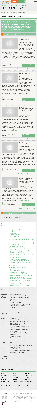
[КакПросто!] (5, 2)
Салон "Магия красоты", (16, 283)
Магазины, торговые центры (4, 295)
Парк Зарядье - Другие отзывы (26, 174)
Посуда (27, 383)
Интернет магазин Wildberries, (18, 296)
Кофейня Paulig (14, 312)
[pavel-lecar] (4, 99)
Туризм (15, 379)
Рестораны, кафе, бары (4, 312)
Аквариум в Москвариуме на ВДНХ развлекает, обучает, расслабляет (26, 110)
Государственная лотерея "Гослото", (19, 280)
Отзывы (3, 12)
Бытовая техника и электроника (18, 382)
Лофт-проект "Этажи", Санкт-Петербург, (21, 274)
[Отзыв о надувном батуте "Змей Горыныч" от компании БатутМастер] (10, 182)
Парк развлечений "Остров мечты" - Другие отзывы (21, 69)
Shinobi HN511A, (14, 320)
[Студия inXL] (4, 404)
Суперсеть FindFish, (15, 336)
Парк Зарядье (23, 143)
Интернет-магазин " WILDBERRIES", (20, 304)
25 (22, 34)
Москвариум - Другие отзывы (27, 138)
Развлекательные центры (20, 12)
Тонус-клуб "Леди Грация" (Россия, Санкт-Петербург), (21, 248)
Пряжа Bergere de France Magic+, (19, 333)
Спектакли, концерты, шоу (4, 358)
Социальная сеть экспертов (14, 5)
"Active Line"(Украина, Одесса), (18, 267)
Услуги (26, 385)
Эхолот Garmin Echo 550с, (17, 323)
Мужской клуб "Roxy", (16, 347)
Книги (14, 375)
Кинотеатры (5, 290)
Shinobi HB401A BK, (15, 318)
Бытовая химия (29, 381)
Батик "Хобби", (13, 265)
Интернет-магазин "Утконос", (18, 306)
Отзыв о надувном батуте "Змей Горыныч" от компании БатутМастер (27, 180)
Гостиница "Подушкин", (15, 257)
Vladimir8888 (11, 204)
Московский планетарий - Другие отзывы (24, 103)
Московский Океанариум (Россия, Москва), (21, 243)
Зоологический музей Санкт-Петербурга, (22, 350)
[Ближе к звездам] (10, 78)
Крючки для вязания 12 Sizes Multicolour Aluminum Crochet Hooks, (21, 276)
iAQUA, (12, 342)
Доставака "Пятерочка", (17, 302)
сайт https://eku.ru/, (15, 349)
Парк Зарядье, (13, 233)
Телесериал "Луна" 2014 (17, 352)
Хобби (3, 318)
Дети (14, 373)
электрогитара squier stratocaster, (20, 321)
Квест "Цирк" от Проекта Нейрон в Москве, (22, 238)
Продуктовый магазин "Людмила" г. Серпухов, (20, 298)
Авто (2, 373)
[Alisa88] (4, 64)
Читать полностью (10, 60)
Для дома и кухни (6, 385)
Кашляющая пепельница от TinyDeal (20, 285)
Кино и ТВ (4, 375)
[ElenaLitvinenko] (4, 169)
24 (19, 34)
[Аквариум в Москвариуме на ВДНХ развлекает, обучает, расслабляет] (10, 112)
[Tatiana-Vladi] (4, 135)
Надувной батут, (14, 236)
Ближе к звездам (24, 73)
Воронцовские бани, (15, 256)
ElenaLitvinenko (12, 170)
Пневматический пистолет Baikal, (19, 260)
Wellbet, (12, 328)
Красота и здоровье (3, 378)
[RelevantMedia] (4, 397)
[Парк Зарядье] (10, 147)
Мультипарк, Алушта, (15, 269)
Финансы (27, 379)
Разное (3, 342)
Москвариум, (13, 231)
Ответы (21, 1)
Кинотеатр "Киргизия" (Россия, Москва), (20, 278)
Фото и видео (5, 381)
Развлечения (16, 385)
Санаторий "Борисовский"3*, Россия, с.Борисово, (19, 263)
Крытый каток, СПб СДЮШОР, (18, 259)
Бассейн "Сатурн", (14, 244)
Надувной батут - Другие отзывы (26, 208)
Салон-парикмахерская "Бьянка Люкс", (20, 282)
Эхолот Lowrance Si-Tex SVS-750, (19, 326)
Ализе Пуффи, (14, 334)
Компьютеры (28, 375)
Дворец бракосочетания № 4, (18, 272)
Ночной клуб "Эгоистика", (16, 246)
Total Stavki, (13, 331)
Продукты (27, 377)
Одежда (15, 377)
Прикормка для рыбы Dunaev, (18, 344)
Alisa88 (9, 65)
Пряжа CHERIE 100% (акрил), (17, 270)
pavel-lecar (10, 99)
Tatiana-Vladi (11, 135)
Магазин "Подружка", (16, 301)
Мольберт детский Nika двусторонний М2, (22, 345)
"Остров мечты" (24, 39)
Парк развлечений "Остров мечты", (19, 230)
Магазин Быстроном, (16, 294)
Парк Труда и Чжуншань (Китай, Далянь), (21, 254)
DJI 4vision (13, 307)
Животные (27, 373)
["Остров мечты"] (10, 43)
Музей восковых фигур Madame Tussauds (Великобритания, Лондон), (21, 251)
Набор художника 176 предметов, (20, 329)
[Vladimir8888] (4, 203)
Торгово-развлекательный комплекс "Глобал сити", (22, 240)
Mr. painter (13, 338)
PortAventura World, (15, 234)
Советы (14, 1)
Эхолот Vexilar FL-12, (16, 324)
